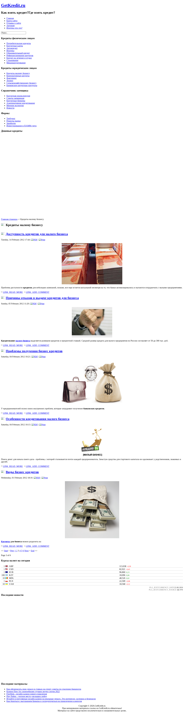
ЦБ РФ (180, 590)
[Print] (42, 240)
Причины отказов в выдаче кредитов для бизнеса (42, 298)
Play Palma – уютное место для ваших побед (26, 696)
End (32, 551)
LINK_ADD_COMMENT (37, 292)
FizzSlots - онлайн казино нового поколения (26, 694)
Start (6, 551)
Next (26, 551)
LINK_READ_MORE (13, 292)
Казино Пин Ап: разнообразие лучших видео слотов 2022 (33, 691)
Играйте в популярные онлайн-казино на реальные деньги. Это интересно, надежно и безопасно (51, 699)
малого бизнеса (22, 341)
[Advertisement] (92, 175)
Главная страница (9, 219)
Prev (12, 551)
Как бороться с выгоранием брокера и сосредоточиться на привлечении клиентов (44, 701)
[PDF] (34, 240)
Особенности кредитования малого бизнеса (37, 419)
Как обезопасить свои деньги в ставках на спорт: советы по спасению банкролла (43, 689)
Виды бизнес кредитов (22, 472)
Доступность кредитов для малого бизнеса (37, 234)
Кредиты (5, 541)
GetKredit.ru (13, 5)
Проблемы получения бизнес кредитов (34, 351)
